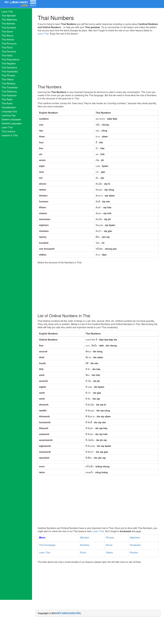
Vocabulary (135, 545)
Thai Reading (8, 83)
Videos (109, 552)
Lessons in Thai (10, 135)
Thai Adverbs (8, 23)
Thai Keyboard (9, 95)
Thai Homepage (47, 545)
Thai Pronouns (9, 43)
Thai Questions (9, 67)
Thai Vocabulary (10, 71)
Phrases (110, 537)
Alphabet (84, 537)
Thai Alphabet (9, 15)
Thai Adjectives (9, 19)
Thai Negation (9, 63)
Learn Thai (7, 11)
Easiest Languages (11, 119)
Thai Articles (8, 39)
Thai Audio (7, 103)
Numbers (84, 545)
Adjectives (135, 537)
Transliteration (9, 107)
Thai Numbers (9, 27)
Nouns (109, 545)
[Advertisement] (98, 59)
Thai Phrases (8, 75)
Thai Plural (7, 47)
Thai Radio (7, 99)
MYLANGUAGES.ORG (69, 613)
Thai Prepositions (10, 59)
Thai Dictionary (9, 91)
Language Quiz (9, 111)
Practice (134, 552)
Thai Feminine (9, 51)
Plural (83, 552)
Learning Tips (9, 115)
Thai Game (7, 31)
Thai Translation (10, 87)
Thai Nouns (7, 35)
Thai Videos (8, 79)
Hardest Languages (12, 123)
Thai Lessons (8, 131)
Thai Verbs (7, 55)
